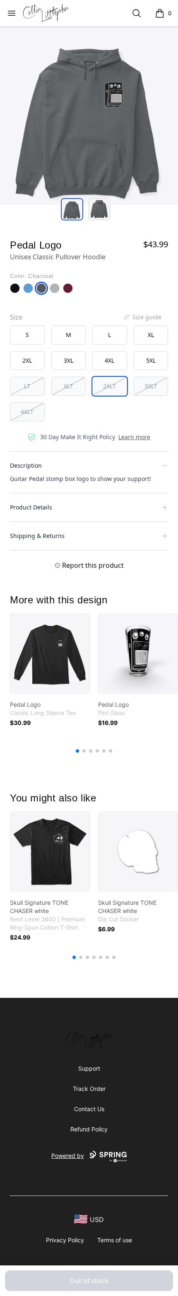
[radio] (27, 334)
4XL (109, 360)
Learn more (134, 437)
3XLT (150, 386)
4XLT (27, 412)
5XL (151, 360)
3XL (68, 360)
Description (26, 465)
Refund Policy (89, 1129)
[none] (142, 317)
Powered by (67, 1155)
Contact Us (89, 1108)
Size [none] (16, 317)
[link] (49, 653)
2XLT (109, 386)
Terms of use (114, 1239)
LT (27, 386)
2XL (27, 360)
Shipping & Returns (37, 536)
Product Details (31, 507)
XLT (68, 386)
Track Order (89, 1088)
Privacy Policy (65, 1239)
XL (151, 335)
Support (89, 1068)
